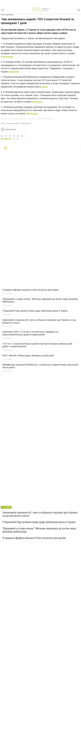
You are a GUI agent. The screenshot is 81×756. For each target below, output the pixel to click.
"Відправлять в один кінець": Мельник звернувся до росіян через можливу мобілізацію (40, 300)
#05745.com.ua (26, 123)
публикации (7, 56)
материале (13, 71)
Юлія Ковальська (11, 129)
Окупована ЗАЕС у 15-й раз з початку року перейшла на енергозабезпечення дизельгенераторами (30, 333)
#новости (17, 123)
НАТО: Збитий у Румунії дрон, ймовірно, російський (28, 355)
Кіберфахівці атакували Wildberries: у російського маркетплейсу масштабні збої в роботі (40, 366)
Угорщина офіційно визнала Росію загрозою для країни (30, 289)
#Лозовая (10, 123)
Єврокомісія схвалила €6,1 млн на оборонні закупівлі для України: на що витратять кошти (39, 321)
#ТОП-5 (3, 123)
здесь (44, 86)
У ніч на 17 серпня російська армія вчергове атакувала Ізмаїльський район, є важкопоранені (37, 345)
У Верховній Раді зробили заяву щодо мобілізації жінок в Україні (35, 310)
